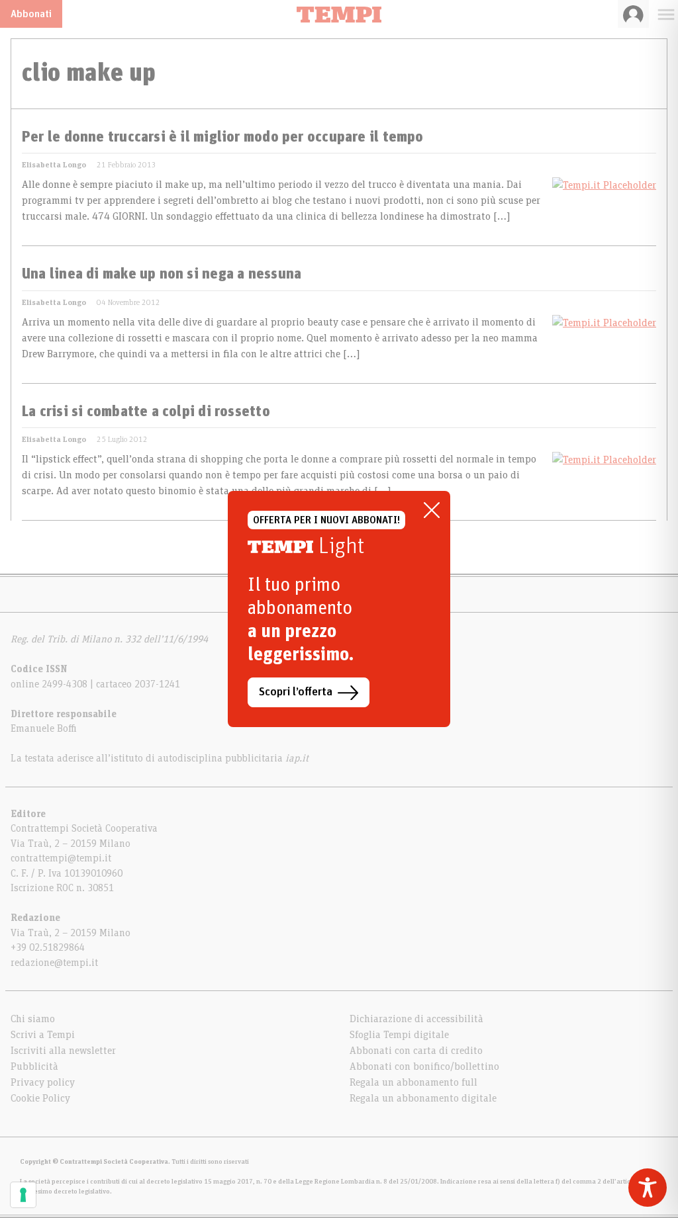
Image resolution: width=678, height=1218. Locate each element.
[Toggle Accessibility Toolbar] (647, 1187)
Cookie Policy (40, 1098)
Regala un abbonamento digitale (423, 1098)
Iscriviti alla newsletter (63, 1050)
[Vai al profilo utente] (633, 14)
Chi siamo (33, 1019)
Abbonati (31, 14)
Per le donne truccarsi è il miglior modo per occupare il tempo (223, 137)
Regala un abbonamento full (413, 1082)
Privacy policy (43, 1082)
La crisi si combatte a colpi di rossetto (146, 412)
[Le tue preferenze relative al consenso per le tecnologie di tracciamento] (23, 1194)
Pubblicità (34, 1066)
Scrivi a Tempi (43, 1034)
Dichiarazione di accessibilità (416, 1019)
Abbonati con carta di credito (416, 1050)
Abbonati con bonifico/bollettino (424, 1066)
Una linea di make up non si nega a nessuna (161, 274)
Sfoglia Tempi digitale (399, 1034)
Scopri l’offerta (295, 692)
